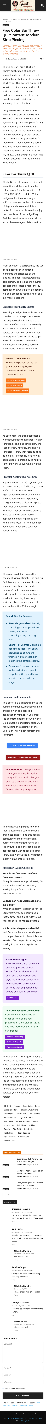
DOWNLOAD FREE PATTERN (22, 745)
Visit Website (12, 998)
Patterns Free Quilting (15, 1037)
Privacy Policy (33, 1414)
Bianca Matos (12, 59)
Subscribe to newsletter (15, 1388)
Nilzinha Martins (22, 1251)
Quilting (5, 19)
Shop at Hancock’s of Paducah (17, 390)
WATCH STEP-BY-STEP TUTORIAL (23, 757)
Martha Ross (21, 1164)
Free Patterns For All (14, 1047)
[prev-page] (4, 1194)
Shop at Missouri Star (14, 385)
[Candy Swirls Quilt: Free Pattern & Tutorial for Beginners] (9, 1186)
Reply (13, 1221)
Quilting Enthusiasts (14, 1042)
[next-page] (8, 1194)
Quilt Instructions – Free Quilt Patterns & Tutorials (23, 1418)
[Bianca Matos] (4, 59)
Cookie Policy (21, 1414)
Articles (11, 1414)
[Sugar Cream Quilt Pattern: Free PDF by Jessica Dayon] (9, 1162)
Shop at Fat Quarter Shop (16, 380)
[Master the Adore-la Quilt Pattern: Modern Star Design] (9, 1174)
